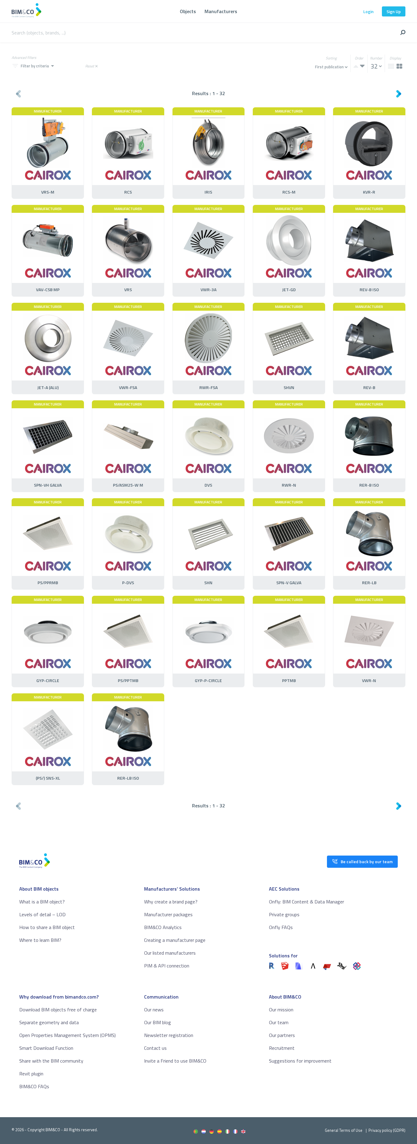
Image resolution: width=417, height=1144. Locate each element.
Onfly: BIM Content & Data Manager (306, 901)
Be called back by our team (367, 861)
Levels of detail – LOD (42, 914)
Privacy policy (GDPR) (386, 1130)
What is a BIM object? (42, 901)
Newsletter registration (168, 1035)
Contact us (155, 1048)
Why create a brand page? (171, 901)
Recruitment (282, 1048)
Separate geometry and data (49, 1022)
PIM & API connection (166, 965)
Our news (154, 1009)
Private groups (284, 914)
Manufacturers (221, 11)
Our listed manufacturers (170, 952)
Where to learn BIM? (40, 940)
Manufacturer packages (168, 914)
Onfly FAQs (281, 927)
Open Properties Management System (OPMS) (67, 1035)
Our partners (282, 1035)
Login (368, 11)
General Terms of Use (343, 1130)
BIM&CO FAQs (34, 1086)
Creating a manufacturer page (174, 940)
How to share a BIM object (47, 927)
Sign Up (393, 11)
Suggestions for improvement (300, 1060)
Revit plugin (31, 1073)
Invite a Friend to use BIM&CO (175, 1060)
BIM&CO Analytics (163, 927)
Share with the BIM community (51, 1060)
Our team (278, 1022)
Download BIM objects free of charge (58, 1009)
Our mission (281, 1009)
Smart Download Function (46, 1048)
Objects (188, 11)
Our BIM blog (157, 1022)
